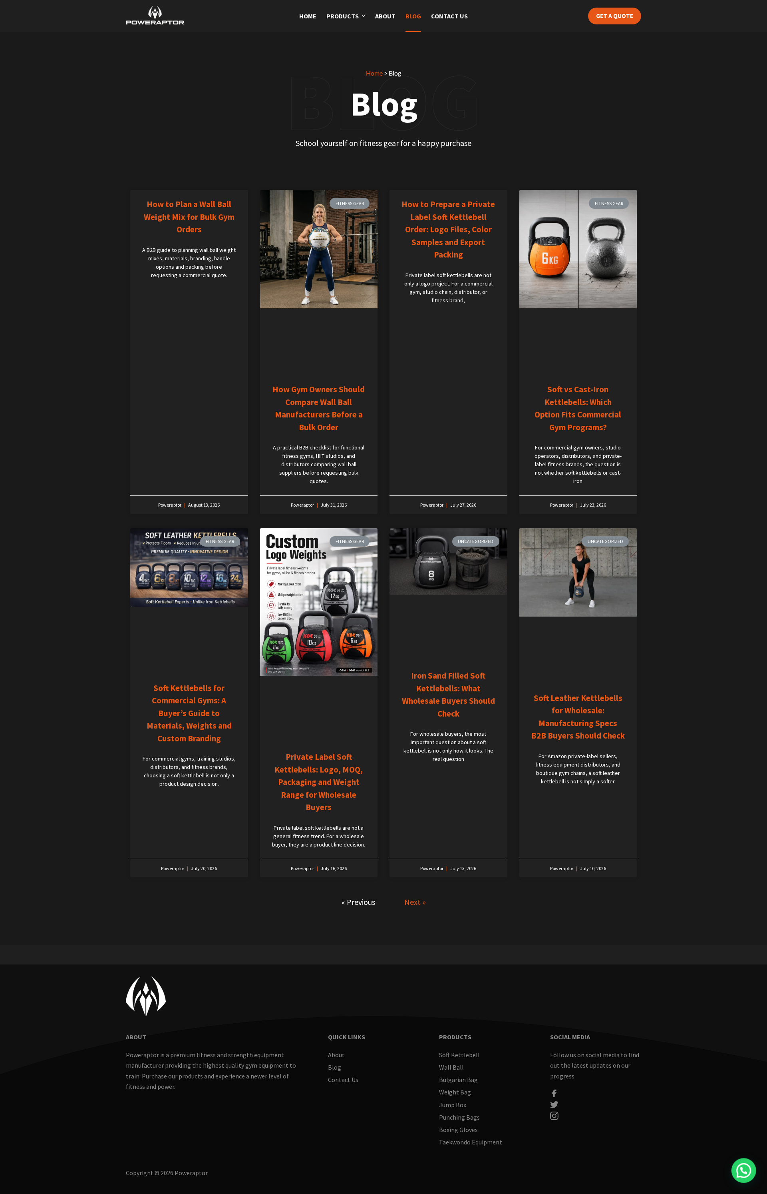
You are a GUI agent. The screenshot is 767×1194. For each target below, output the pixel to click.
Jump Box (452, 1105)
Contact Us (449, 16)
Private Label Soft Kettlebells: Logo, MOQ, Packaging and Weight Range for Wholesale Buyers (318, 782)
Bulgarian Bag (458, 1080)
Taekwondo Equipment (470, 1142)
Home (307, 16)
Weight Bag (455, 1092)
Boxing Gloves (458, 1130)
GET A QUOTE (614, 16)
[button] (363, 16)
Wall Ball (451, 1067)
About (385, 16)
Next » (415, 902)
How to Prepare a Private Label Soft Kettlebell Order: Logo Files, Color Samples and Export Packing (448, 229)
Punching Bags (459, 1117)
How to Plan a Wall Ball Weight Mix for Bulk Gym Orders (189, 217)
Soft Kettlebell (459, 1055)
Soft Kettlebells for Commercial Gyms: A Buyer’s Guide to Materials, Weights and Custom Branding (189, 713)
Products (342, 16)
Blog (413, 16)
